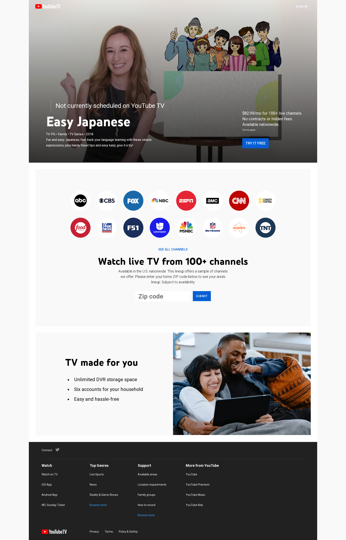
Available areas (147, 474)
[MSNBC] (186, 227)
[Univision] (160, 227)
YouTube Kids (194, 505)
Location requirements (152, 484)
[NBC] (160, 200)
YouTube (191, 474)
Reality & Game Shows (104, 494)
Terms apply (248, 130)
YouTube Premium (198, 484)
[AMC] (212, 200)
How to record (146, 505)
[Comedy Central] (265, 200)
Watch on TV (50, 474)
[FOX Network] (133, 200)
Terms (109, 531)
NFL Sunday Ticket (53, 505)
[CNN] (239, 200)
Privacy (94, 531)
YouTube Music (195, 494)
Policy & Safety (128, 531)
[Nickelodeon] (239, 227)
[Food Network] (80, 227)
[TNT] (265, 227)
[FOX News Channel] (107, 227)
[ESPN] (186, 200)
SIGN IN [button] (302, 6)
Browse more (98, 505)
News (93, 484)
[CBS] (107, 200)
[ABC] (80, 200)
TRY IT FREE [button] (255, 143)
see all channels (173, 249)
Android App (49, 494)
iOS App (47, 484)
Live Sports (97, 474)
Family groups (146, 494)
